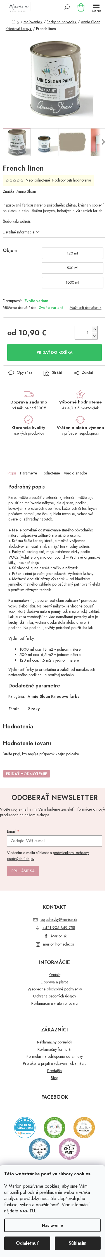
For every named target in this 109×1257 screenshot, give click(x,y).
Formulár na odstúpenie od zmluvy (55, 1056)
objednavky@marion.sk (59, 919)
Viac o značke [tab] (75, 473)
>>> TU (27, 1211)
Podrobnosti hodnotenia (71, 180)
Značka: (19, 191)
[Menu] (96, 7)
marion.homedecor (58, 944)
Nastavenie (52, 1225)
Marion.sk (59, 936)
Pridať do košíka (55, 352)
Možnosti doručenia (85, 307)
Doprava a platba (54, 982)
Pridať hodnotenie (26, 774)
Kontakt (54, 975)
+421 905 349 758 (58, 927)
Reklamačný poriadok (54, 1042)
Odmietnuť (27, 1243)
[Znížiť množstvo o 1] (94, 336)
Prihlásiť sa (23, 871)
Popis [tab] (12, 473)
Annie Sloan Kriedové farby (53, 696)
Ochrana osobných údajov (54, 996)
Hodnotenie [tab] (50, 473)
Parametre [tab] (28, 473)
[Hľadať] (67, 7)
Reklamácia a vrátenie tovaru (54, 1003)
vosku (12, 606)
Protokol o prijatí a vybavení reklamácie (54, 1063)
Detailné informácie (18, 232)
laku (32, 606)
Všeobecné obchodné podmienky (54, 989)
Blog (54, 1078)
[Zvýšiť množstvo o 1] (94, 329)
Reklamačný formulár (54, 1049)
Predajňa (54, 1071)
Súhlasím (77, 1243)
